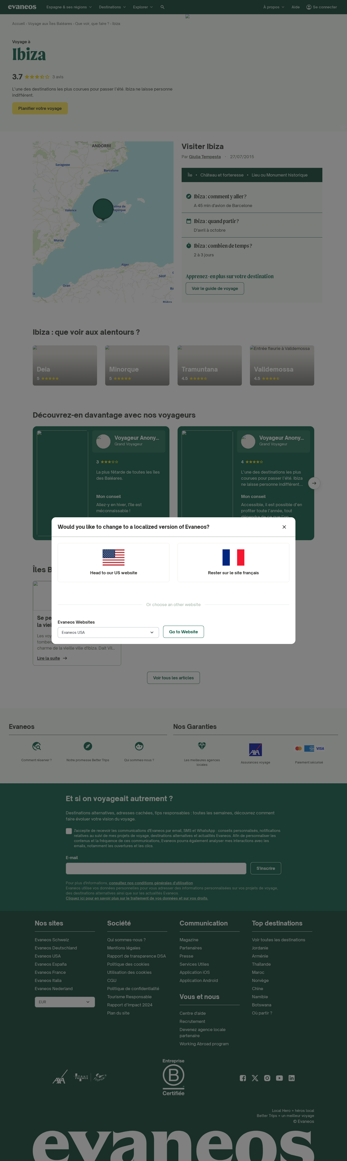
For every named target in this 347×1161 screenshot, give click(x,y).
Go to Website (183, 631)
